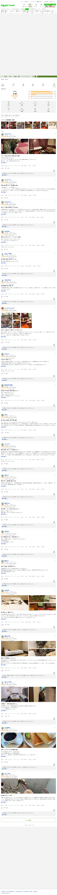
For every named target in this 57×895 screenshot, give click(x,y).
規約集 (30, 891)
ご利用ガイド (26, 1)
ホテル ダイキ (4, 79)
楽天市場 (46, 1)
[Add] (54, 80)
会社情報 (3, 891)
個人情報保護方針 (10, 891)
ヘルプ (21, 1)
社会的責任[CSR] (19, 891)
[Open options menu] (55, 134)
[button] (4, 125)
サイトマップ (33, 1)
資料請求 (35, 891)
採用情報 (26, 891)
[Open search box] (2, 115)
